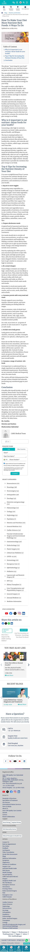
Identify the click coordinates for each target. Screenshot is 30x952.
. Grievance (17, 943)
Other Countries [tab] (21, 449)
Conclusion (8, 60)
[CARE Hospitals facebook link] (12, 791)
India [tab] (8, 449)
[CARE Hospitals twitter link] (8, 791)
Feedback (4, 943)
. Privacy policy (10, 943)
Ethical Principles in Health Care (12, 836)
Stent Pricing (6, 822)
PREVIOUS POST (5, 630)
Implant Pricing (16, 822)
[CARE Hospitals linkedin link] (19, 791)
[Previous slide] (1, 665)
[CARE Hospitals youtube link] (4, 791)
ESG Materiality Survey (9, 829)
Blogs (5, 12)
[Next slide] (28, 665)
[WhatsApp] (26, 940)
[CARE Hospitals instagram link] (16, 791)
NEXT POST (24, 630)
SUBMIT (15, 473)
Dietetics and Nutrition (14, 12)
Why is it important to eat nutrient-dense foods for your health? (15, 51)
